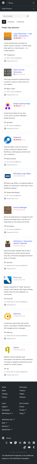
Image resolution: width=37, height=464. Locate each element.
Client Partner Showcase (19, 71)
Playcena (17, 314)
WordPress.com (8, 419)
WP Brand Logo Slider (22, 174)
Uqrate (16, 347)
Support (4, 407)
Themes (22, 390)
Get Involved (24, 403)
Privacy (4, 397)
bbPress (6, 426)
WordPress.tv (7, 413)
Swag (22, 413)
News (4, 390)
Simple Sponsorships (21, 104)
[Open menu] (34, 3)
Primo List (17, 277)
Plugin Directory (7, 8)
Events (21, 407)
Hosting (4, 394)
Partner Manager (20, 207)
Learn (4, 403)
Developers (6, 410)
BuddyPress (7, 429)
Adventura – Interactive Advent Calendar (22, 242)
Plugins (21, 394)
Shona (8, 438)
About (4, 387)
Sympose (17, 137)
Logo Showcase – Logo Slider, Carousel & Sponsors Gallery (22, 35)
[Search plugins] (28, 16)
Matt (4, 423)
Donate (23, 410)
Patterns (22, 397)
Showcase (23, 387)
